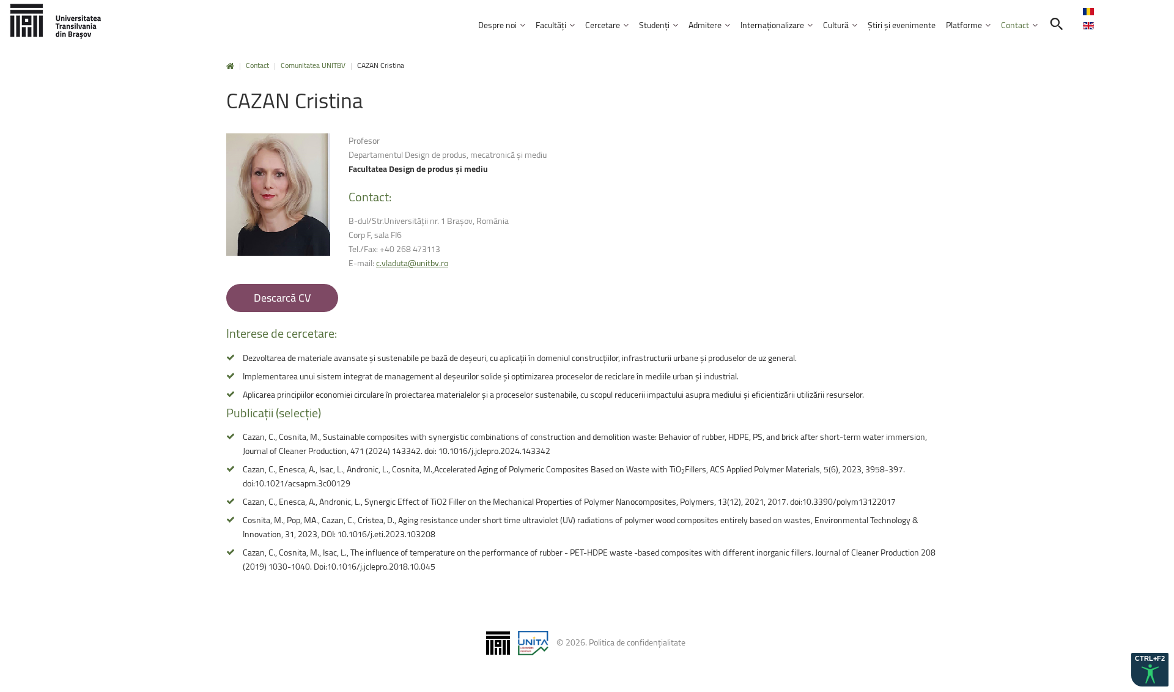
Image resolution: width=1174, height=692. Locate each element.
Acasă (230, 66)
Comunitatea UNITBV (313, 65)
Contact (257, 65)
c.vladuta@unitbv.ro (412, 262)
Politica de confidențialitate (637, 642)
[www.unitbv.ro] (55, 21)
